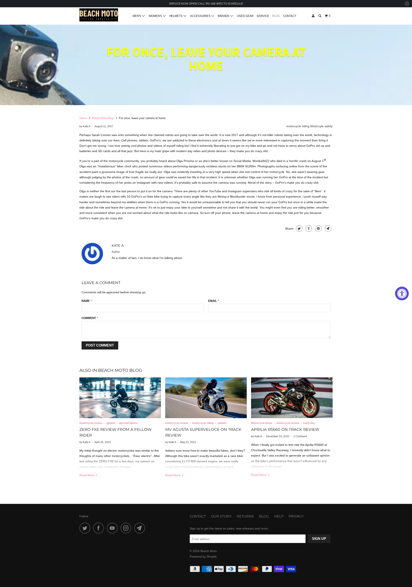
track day (309, 423)
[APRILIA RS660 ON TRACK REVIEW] (292, 397)
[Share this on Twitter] (298, 228)
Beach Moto (208, 551)
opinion (110, 423)
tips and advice (128, 423)
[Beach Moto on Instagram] (127, 528)
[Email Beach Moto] (140, 528)
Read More (87, 475)
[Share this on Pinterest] (318, 228)
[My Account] (313, 16)
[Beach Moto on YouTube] (113, 528)
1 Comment (300, 436)
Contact (289, 16)
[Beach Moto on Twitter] (85, 528)
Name (87, 301)
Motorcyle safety (321, 126)
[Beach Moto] (98, 16)
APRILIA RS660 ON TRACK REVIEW (285, 429)
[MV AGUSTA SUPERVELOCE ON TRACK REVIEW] (206, 397)
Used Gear (245, 16)
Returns (245, 516)
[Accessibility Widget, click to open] (402, 293)
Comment (90, 318)
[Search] (320, 16)
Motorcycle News (261, 423)
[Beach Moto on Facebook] (99, 528)
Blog (276, 16)
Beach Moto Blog (103, 118)
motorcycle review (90, 423)
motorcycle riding (297, 126)
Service (263, 16)
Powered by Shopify (203, 556)
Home (83, 118)
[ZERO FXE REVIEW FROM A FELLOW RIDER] (120, 397)
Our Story (221, 516)
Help (278, 516)
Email (213, 301)
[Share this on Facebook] (308, 228)
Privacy (296, 516)
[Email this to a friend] (327, 228)
